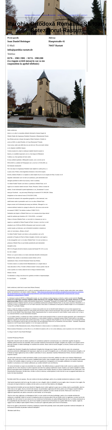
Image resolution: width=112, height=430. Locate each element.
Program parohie (49, 15)
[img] (56, 17)
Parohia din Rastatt (32, 15)
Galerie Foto (74, 15)
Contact (84, 15)
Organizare (62, 15)
